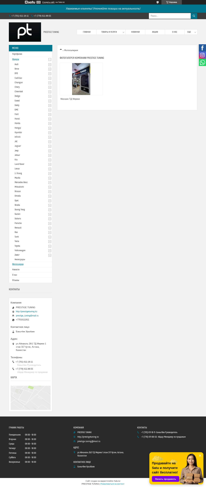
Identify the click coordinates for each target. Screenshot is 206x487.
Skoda (17, 205)
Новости (15, 269)
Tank (17, 237)
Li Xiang (18, 173)
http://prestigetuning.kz (26, 311)
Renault (18, 228)
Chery (17, 87)
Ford (17, 114)
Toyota (17, 246)
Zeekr (17, 255)
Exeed (17, 100)
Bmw (17, 69)
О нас (174, 32)
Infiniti (18, 137)
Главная (87, 32)
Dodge (17, 96)
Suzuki (17, 214)
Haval (17, 119)
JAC (16, 141)
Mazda (17, 178)
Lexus (17, 168)
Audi (17, 64)
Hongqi (18, 128)
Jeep (17, 150)
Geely (17, 105)
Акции (155, 32)
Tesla (17, 241)
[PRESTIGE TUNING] (25, 32)
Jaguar (18, 146)
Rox (16, 232)
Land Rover (19, 164)
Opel (17, 200)
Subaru (18, 218)
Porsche (18, 223)
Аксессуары (20, 259)
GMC (16, 110)
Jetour (17, 155)
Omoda (18, 196)
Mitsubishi (19, 187)
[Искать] (194, 16)
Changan (19, 82)
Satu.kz (117, 481)
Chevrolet (19, 91)
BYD (16, 73)
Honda (17, 123)
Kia (16, 159)
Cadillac (18, 78)
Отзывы (15, 280)
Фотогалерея (17, 264)
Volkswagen (20, 250)
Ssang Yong (20, 209)
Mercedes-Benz (21, 182)
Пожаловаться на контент (112, 484)
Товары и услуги (109, 32)
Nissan (18, 191)
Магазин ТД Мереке (70, 99)
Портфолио (17, 54)
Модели (15, 59)
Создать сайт (48, 2)
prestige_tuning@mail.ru (27, 315)
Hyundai (18, 132)
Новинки (135, 32)
